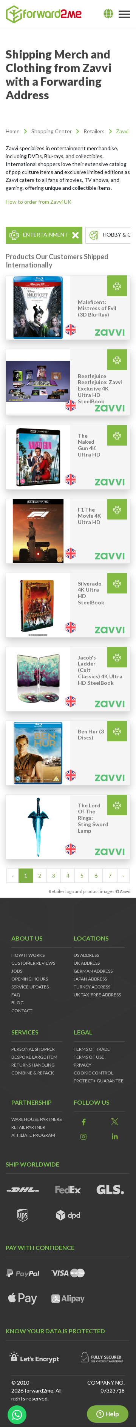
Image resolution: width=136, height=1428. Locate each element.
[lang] (108, 14)
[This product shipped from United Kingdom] (71, 329)
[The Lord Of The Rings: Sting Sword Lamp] (38, 827)
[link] (84, 1122)
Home (13, 131)
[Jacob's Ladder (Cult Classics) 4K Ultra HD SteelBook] (38, 679)
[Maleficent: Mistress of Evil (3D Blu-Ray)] (38, 307)
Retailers (94, 131)
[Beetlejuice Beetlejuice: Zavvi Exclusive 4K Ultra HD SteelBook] (38, 382)
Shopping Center (51, 131)
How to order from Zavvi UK (38, 201)
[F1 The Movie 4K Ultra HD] (38, 531)
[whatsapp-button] (17, 1414)
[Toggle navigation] (124, 14)
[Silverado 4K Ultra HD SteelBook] (38, 605)
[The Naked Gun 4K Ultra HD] (38, 457)
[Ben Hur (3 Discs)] (38, 753)
